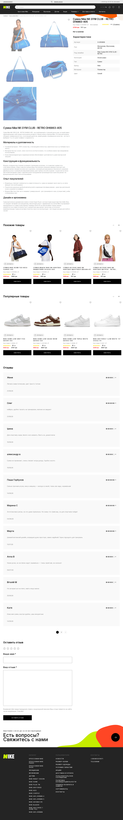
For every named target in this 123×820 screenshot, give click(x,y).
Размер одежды (63, 764)
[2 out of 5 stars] (8, 648)
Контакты (102, 11)
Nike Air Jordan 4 (36, 796)
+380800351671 (8, 1)
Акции (65, 11)
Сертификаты (62, 789)
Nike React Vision (37, 779)
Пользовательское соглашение (64, 776)
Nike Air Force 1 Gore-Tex (36, 808)
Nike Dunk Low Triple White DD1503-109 (75, 340)
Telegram (95, 761)
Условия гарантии (64, 767)
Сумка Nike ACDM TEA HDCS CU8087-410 (15, 268)
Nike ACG (33, 790)
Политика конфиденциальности (66, 781)
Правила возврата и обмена (65, 785)
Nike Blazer (34, 805)
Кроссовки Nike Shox (36, 766)
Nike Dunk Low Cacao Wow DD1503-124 (45, 340)
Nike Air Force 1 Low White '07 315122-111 (107, 340)
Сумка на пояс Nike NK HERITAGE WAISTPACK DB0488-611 (77, 268)
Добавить (10, 264)
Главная (5, 15)
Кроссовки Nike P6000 (36, 762)
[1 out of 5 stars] (4, 648)
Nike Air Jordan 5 (36, 799)
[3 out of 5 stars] (11, 648)
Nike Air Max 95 (36, 802)
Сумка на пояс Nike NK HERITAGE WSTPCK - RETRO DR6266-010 (104, 268)
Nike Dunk (33, 782)
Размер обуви (62, 761)
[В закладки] (69, 19)
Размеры (74, 11)
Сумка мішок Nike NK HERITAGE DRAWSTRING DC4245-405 (47, 268)
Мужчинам (46, 11)
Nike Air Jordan (36, 812)
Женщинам (35, 11)
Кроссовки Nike (23, 11)
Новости (60, 758)
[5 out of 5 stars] (18, 648)
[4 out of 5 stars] (15, 648)
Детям (57, 11)
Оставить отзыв (18, 717)
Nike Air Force (35, 787)
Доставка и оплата (88, 11)
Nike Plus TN (34, 784)
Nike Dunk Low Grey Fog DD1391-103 (14, 340)
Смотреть (17, 281)
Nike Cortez (34, 793)
